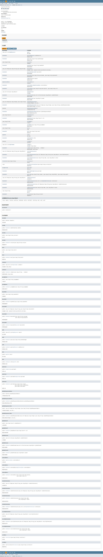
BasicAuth (17, 324)
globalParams (30, 91)
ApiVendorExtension (46, 180)
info (28, 134)
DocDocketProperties (5, 18)
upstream (29, 167)
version (29, 190)
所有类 (16, 3)
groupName (29, 121)
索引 (12, 1)
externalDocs (30, 81)
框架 (9, 3)
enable (28, 78)
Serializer (5, 161)
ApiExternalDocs (6, 81)
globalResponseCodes (31, 101)
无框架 (12, 3)
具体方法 (14, 48)
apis (28, 52)
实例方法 (9, 48)
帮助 (14, 1)
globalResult (30, 114)
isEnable (29, 141)
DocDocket (5, 41)
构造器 (8, 556)
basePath (29, 62)
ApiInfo (4, 134)
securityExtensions (31, 151)
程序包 (4, 1)
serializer (29, 161)
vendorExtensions (31, 177)
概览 (1, 1)
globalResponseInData (32, 108)
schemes (29, 144)
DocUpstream (5, 167)
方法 (10, 556)
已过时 (10, 1)
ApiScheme (12, 144)
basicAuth (29, 68)
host (28, 128)
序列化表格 (3, 32)
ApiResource (12, 52)
